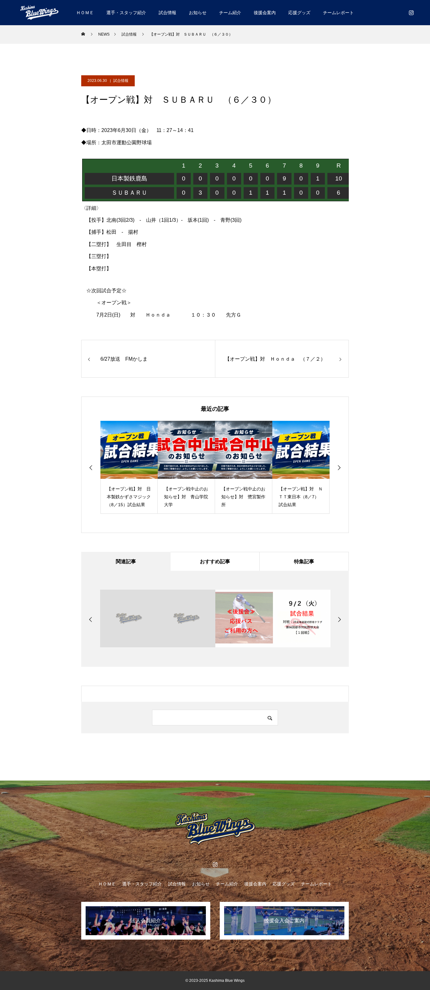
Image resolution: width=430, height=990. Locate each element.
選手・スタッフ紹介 (126, 12)
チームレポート (338, 12)
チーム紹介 (230, 12)
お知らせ (198, 12)
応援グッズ (299, 12)
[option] (129, 467)
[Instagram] (411, 12)
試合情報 (167, 12)
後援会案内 (265, 12)
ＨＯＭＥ (85, 12)
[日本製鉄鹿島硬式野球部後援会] (39, 12)
